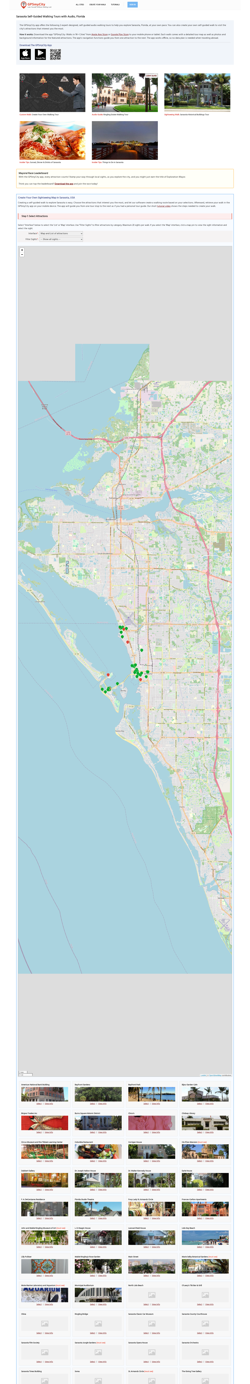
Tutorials (115, 4)
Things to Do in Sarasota (112, 162)
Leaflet (203, 1075)
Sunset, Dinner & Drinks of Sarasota (45, 162)
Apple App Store (99, 34)
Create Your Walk (97, 4)
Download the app (64, 184)
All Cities (80, 4)
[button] (121, 633)
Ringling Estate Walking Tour (115, 114)
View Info (49, 1103)
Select (39, 1103)
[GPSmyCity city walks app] (36, 5)
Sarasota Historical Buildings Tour (194, 114)
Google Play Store (120, 34)
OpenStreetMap (215, 1075)
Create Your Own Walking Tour (45, 114)
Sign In (132, 4)
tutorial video (164, 206)
